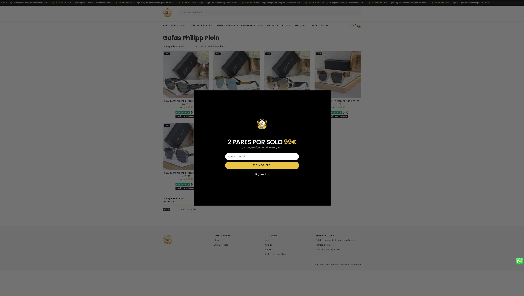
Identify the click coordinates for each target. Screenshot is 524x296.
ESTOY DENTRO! (262, 165)
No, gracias (262, 174)
